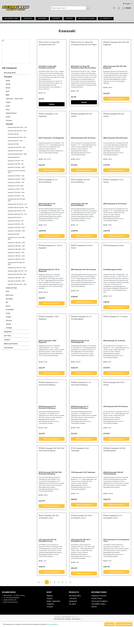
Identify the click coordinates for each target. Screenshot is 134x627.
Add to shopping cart (116, 99)
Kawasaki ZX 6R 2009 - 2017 (16, 182)
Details (51, 104)
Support (7, 340)
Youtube (50, 607)
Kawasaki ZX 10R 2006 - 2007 (16, 246)
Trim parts (8, 77)
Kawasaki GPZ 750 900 (14, 217)
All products (8, 348)
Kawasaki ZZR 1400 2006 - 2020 (17, 284)
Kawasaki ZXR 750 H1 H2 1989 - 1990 (17, 200)
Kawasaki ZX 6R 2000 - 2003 (16, 167)
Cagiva (8, 102)
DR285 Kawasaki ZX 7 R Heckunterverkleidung (79, 407)
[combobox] (68, 8)
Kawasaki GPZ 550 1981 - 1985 (16, 147)
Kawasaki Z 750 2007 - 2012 (16, 195)
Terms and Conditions (99, 601)
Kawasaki (9, 124)
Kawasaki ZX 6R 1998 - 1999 (16, 164)
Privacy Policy (96, 598)
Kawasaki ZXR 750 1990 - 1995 (16, 211)
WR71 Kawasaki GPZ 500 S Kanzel (83, 269)
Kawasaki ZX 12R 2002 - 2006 (16, 281)
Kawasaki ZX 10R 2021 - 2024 (16, 259)
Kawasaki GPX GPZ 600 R (15, 150)
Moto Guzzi (9, 295)
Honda (8, 117)
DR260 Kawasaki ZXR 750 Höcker (83, 138)
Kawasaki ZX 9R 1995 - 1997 (16, 221)
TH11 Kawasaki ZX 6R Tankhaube (83, 472)
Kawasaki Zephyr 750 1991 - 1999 (17, 214)
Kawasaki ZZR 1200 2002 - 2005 (17, 274)
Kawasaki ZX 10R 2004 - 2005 (16, 242)
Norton (8, 306)
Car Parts (7, 336)
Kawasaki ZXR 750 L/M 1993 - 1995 (18, 207)
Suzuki (8, 313)
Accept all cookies (124, 624)
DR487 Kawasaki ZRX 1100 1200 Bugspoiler (114, 67)
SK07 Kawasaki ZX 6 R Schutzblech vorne (116, 540)
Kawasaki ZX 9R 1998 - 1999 (16, 224)
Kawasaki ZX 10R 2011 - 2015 (16, 252)
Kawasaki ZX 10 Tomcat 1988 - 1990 (16, 238)
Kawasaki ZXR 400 (13, 134)
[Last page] (70, 582)
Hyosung (9, 120)
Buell (7, 91)
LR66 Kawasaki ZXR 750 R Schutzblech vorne (80, 540)
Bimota (8, 88)
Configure (109, 624)
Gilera (8, 109)
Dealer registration (53, 601)
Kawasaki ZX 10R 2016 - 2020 (16, 256)
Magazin (50, 596)
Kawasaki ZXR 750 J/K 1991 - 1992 (17, 204)
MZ (7, 302)
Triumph (8, 317)
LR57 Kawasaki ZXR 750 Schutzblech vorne (47, 540)
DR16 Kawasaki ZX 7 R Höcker (114, 341)
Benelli (8, 84)
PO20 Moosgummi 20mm (112, 269)
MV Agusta (9, 299)
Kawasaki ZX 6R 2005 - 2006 (16, 176)
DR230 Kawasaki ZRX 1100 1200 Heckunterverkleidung (50, 473)
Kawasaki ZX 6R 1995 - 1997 (16, 160)
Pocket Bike (10, 309)
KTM (7, 291)
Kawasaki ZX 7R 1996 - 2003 (16, 189)
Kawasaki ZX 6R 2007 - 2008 (16, 179)
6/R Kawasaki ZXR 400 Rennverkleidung (79, 204)
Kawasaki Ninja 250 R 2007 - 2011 (17, 127)
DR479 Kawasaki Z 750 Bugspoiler (51, 138)
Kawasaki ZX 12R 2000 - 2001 (16, 277)
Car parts (72, 604)
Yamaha (8, 324)
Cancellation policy (98, 604)
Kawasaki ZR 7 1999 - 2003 (15, 186)
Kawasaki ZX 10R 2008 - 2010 (16, 249)
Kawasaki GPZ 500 (13, 144)
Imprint (94, 607)
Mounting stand (9, 73)
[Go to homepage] (15, 7)
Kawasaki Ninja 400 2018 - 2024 (17, 137)
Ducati (8, 106)
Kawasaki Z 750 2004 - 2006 (16, 192)
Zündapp (9, 328)
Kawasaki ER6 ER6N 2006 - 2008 (17, 154)
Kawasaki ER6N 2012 (14, 157)
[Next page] (66, 582)
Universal (9, 320)
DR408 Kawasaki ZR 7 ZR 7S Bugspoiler (49, 270)
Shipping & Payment (98, 596)
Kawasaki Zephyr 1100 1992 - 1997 (17, 271)
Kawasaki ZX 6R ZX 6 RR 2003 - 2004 (17, 171)
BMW (7, 95)
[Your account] (118, 8)
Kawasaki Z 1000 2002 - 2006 (16, 231)
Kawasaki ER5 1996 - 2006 (15, 140)
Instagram (50, 604)
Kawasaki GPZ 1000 (13, 234)
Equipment (8, 332)
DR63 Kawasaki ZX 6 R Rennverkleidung (47, 204)
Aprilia (8, 80)
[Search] (88, 8)
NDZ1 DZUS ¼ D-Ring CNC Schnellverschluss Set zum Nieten (83, 67)
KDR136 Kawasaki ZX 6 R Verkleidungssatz (80, 341)
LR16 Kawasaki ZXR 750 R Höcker (115, 406)
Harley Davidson (11, 113)
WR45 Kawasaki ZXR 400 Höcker (115, 138)
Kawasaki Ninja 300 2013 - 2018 (17, 130)
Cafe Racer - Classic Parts (14, 98)
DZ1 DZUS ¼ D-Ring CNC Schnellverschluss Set (47, 67)
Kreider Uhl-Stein (11, 288)
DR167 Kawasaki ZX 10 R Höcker (115, 204)
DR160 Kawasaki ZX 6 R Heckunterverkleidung (47, 407)
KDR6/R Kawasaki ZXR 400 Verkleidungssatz (113, 473)
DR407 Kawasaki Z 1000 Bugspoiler (47, 341)
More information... (53, 624)
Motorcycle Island (10, 344)
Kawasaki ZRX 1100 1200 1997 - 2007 (17, 263)
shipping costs (75, 617)
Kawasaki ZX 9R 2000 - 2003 (16, 227)
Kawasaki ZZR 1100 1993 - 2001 (17, 267)
